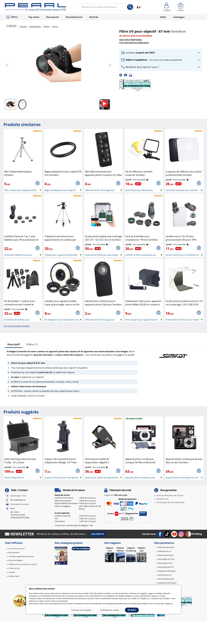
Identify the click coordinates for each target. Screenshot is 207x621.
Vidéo (163, 17)
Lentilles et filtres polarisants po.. (141, 255)
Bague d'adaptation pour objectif (60, 190)
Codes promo (14, 568)
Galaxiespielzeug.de (166, 547)
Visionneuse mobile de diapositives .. (102, 477)
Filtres (55, 26)
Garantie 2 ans (163, 499)
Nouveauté (52, 17)
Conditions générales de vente (21, 556)
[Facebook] (121, 75)
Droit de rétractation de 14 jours (170, 495)
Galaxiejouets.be (165, 575)
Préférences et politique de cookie (22, 564)
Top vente (33, 17)
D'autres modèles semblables (134, 42)
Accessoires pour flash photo (139, 190)
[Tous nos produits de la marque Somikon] (173, 354)
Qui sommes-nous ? (16, 548)
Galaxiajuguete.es (165, 563)
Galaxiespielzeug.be (166, 579)
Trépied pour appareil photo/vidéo (61, 255)
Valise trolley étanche (14, 477)
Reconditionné (74, 17)
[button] (160, 52)
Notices (11, 572)
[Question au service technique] (131, 75)
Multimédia (35, 26)
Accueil (23, 26)
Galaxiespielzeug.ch (166, 555)
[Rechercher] (130, 7)
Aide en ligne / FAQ (18, 495)
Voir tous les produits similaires (17, 326)
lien (163, 596)
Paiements (115, 495)
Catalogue (178, 17)
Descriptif (13, 344)
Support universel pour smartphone (62, 477)
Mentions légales (15, 560)
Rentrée (93, 17)
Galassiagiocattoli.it (166, 567)
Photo (46, 26)
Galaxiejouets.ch (164, 551)
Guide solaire (13, 576)
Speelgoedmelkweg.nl (167, 571)
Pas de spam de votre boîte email (170, 502)
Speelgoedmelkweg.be (167, 582)
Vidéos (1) (31, 344)
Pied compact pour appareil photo (20, 190)
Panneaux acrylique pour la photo (182, 190)
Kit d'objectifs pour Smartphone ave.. (62, 319)
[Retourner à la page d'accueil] (35, 7)
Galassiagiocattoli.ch (166, 559)
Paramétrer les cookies (109, 610)
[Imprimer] (126, 75)
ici (171, 603)
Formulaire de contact (19, 504)
